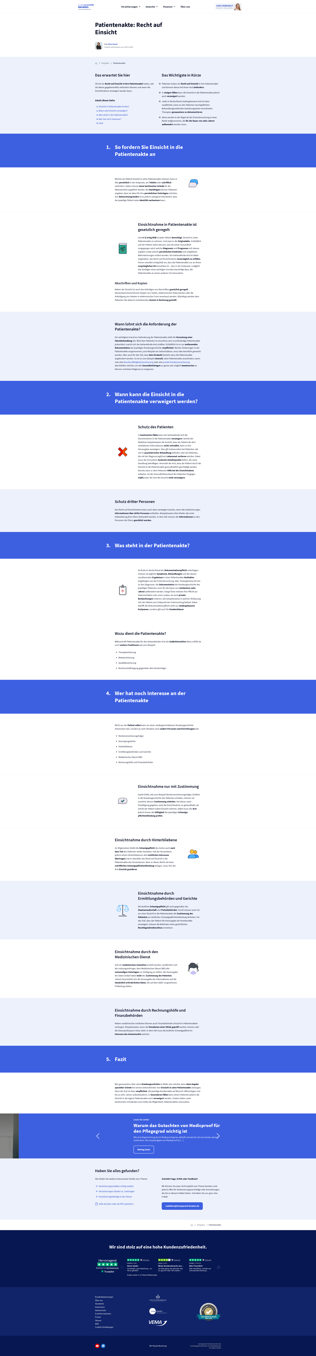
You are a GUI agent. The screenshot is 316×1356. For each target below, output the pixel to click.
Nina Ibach (113, 44)
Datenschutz (100, 1310)
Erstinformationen (103, 1313)
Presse (98, 1317)
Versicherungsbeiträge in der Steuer (115, 1196)
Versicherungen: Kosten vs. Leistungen (117, 1191)
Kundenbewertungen (104, 1297)
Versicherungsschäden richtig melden (116, 1186)
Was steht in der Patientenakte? (113, 114)
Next (218, 1135)
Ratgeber (105, 63)
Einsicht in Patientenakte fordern (114, 106)
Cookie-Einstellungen (104, 1327)
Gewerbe (150, 6)
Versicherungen (129, 6)
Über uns (185, 6)
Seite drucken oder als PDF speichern (116, 1203)
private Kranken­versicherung (176, 362)
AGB (97, 1323)
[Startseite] (96, 63)
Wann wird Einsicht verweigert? (113, 110)
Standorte (99, 1303)
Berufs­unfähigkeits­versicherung (138, 362)
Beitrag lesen (125, 1146)
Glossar (98, 1320)
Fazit (101, 123)
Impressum (100, 1307)
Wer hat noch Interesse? (110, 119)
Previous (97, 1135)
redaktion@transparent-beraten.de (182, 1205)
